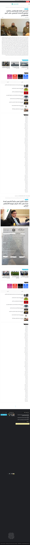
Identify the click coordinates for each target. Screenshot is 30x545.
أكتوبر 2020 (26, 177)
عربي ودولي (24, 7)
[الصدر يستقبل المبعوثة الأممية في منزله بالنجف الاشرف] (26, 99)
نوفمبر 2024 (26, 139)
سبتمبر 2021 (26, 164)
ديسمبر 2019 (26, 189)
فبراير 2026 (26, 121)
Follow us (28, 421)
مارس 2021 (26, 171)
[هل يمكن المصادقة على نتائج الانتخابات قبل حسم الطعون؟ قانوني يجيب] (26, 96)
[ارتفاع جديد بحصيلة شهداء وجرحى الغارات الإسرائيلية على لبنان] (24, 64)
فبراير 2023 (26, 159)
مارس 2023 (26, 158)
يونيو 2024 (26, 145)
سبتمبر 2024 (26, 141)
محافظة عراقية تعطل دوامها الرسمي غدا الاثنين (17, 91)
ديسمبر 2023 (26, 152)
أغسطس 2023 (26, 157)
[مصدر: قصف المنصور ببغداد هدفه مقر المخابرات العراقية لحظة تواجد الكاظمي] (26, 86)
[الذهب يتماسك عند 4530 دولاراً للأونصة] (9, 502)
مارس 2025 (26, 134)
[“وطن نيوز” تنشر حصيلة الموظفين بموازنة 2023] (26, 110)
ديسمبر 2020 (26, 175)
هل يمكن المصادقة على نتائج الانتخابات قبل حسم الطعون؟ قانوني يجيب (14, 95)
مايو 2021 (26, 169)
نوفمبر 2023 (26, 153)
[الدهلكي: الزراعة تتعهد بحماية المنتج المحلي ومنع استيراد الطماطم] (13, 473)
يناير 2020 (26, 188)
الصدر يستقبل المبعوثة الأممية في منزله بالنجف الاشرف (16, 98)
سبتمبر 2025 (26, 127)
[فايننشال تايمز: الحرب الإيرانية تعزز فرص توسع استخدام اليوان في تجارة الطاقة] (11, 415)
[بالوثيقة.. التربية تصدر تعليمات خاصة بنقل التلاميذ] (26, 89)
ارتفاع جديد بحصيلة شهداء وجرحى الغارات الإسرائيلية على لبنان (24, 68)
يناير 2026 (26, 122)
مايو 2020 (26, 183)
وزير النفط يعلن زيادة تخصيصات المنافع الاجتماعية (17, 105)
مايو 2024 (26, 146)
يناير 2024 (26, 151)
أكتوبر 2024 (26, 140)
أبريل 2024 (26, 147)
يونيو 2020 (26, 182)
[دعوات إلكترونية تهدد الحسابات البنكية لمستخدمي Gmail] (9, 444)
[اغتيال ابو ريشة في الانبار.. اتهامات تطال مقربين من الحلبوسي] (26, 103)
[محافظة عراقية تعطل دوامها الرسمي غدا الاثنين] (26, 92)
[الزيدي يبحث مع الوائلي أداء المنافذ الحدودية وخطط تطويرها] (11, 414)
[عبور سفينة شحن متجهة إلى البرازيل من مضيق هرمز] (15, 64)
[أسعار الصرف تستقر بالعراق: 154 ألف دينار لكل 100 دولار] (11, 473)
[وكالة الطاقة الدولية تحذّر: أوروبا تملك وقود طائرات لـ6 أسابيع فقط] (6, 64)
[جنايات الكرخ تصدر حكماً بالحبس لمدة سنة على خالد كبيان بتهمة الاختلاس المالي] (13, 414)
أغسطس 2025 (26, 128)
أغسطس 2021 (26, 165)
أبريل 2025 (26, 133)
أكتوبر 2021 (26, 163)
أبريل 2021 (26, 170)
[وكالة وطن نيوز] (15, 4)
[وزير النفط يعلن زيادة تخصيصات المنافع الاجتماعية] (26, 106)
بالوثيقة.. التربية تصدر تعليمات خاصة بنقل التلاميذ (17, 88)
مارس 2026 (26, 120)
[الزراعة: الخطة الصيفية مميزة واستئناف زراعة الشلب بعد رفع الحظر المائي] (9, 414)
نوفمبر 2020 (26, 176)
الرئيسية (27, 7)
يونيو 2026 (26, 116)
